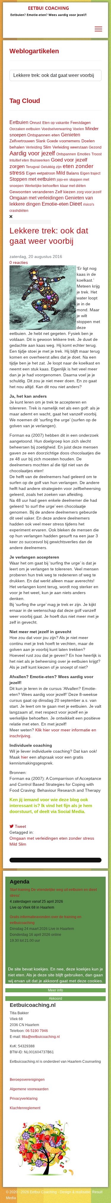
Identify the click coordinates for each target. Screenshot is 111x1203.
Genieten (70, 134)
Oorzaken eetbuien (24, 129)
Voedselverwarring (56, 129)
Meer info (55, 990)
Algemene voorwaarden (29, 1089)
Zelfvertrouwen (22, 141)
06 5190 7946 (36, 1031)
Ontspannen (66, 154)
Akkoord (55, 998)
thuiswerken (40, 160)
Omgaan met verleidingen (36, 197)
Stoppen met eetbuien (32, 179)
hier (24, 757)
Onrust (35, 122)
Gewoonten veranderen (31, 191)
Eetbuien (18, 122)
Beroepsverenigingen (27, 1080)
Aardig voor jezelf (32, 153)
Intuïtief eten (19, 160)
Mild (60, 172)
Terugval (33, 167)
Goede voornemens (63, 141)
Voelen (78, 129)
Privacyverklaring (24, 1098)
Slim (47, 147)
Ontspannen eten (43, 135)
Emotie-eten (55, 204)
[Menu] (98, 29)
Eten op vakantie (55, 123)
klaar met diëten (73, 186)
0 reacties (18, 262)
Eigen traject (90, 173)
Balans (72, 173)
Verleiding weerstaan (70, 147)
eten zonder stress (76, 838)
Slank (41, 141)
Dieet (76, 204)
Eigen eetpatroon (40, 173)
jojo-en (62, 180)
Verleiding (34, 147)
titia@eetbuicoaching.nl (41, 1037)
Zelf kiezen (65, 191)
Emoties (83, 154)
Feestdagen (80, 122)
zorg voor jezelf (89, 192)
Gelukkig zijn (51, 167)
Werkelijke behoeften (42, 186)
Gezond (95, 147)
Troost (96, 154)
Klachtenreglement (25, 1108)
